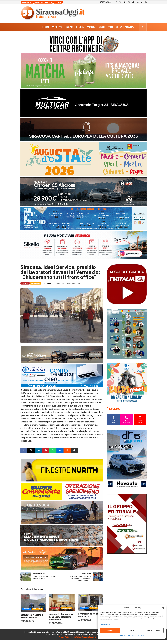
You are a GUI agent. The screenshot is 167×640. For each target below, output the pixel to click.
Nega (132, 630)
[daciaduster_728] (62, 354)
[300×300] (127, 383)
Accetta (110, 630)
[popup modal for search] (143, 27)
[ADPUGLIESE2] (62, 558)
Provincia (91, 27)
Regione (102, 27)
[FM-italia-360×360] (127, 284)
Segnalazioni (27, 2)
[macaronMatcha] (83, 70)
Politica (80, 27)
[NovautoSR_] (127, 459)
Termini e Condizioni (89, 637)
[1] (127, 523)
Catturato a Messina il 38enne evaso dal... (89, 616)
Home (46, 27)
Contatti (57, 2)
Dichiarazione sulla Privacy (136, 635)
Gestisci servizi (105, 624)
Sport (119, 27)
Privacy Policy (64, 637)
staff (49, 283)
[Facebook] (116, 2)
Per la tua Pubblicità (43, 2)
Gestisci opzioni (153, 630)
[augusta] (83, 159)
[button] (162, 608)
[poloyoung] (62, 512)
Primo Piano (57, 27)
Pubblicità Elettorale (124, 36)
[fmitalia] (83, 218)
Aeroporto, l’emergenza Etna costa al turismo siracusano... (32, 617)
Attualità (129, 27)
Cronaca (69, 27)
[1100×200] (83, 129)
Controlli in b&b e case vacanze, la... (60, 615)
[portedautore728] (62, 470)
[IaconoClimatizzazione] (62, 375)
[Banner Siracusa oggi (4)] (83, 191)
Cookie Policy (123, 635)
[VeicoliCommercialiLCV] (83, 103)
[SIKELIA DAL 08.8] (83, 245)
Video (110, 27)
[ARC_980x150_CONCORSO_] (83, 43)
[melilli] (127, 333)
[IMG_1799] (62, 491)
